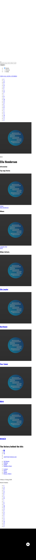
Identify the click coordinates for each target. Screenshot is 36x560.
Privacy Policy (7, 473)
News (5, 470)
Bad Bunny (3, 326)
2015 (1, 248)
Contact (5, 469)
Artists (5, 464)
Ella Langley (4, 289)
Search (2, 65)
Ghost (1, 206)
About (5, 472)
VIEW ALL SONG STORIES (8, 76)
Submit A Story (7, 466)
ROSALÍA (3, 439)
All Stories (6, 461)
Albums (5, 463)
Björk (2, 401)
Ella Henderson (4, 207)
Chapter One (3, 246)
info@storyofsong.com (10, 457)
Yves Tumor (4, 364)
